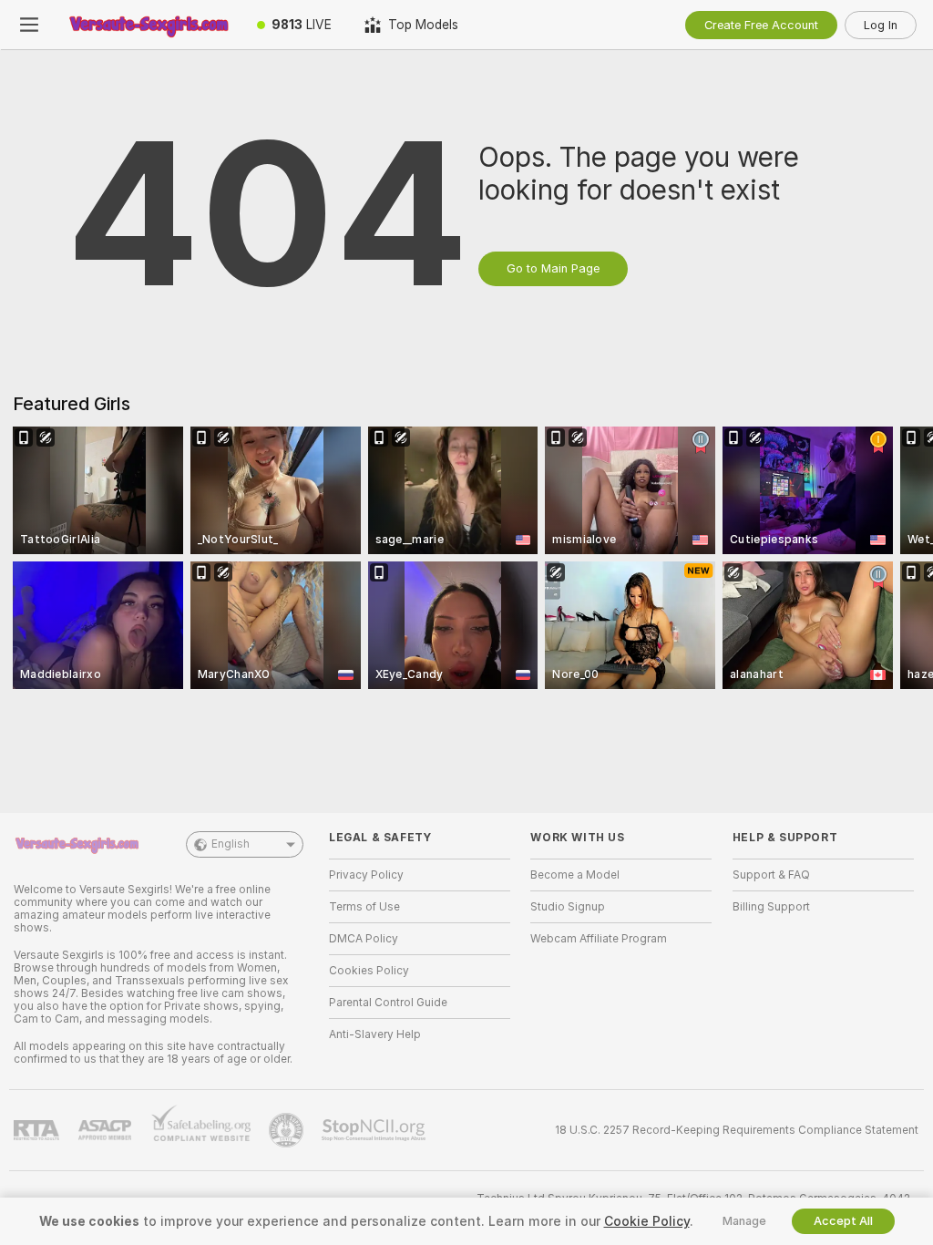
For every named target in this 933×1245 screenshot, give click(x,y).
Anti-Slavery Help (375, 1034)
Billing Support (771, 906)
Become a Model (575, 875)
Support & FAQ (771, 875)
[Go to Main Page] (149, 24)
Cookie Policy (647, 1221)
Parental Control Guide (388, 1002)
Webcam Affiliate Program (598, 938)
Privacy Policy (366, 875)
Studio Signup (567, 906)
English (230, 844)
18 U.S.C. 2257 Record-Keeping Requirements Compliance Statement (736, 1130)
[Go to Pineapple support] (288, 1130)
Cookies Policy (369, 970)
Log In (880, 25)
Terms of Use (364, 906)
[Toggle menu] (29, 24)
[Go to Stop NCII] (375, 1130)
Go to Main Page (553, 268)
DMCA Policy (363, 938)
